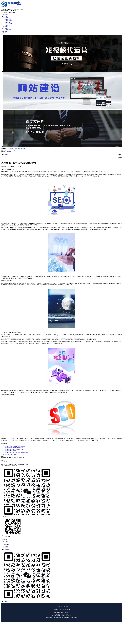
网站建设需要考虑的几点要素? (13, 449)
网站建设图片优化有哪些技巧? (13, 447)
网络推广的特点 (9, 450)
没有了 (7, 454)
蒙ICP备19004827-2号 (65, 609)
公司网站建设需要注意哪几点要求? (14, 446)
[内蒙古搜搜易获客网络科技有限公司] (11, 7)
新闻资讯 (5, 154)
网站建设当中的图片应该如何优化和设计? (16, 452)
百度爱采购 (14, 148)
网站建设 (23, 148)
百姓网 (9, 148)
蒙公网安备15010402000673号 (62, 612)
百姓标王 (19, 148)
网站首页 (9, 151)
